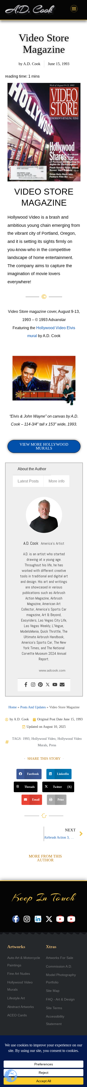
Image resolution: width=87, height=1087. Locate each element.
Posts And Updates (33, 707)
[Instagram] (33, 685)
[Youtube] (54, 685)
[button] (29, 774)
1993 (26, 739)
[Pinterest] (40, 685)
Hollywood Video (43, 739)
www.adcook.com (52, 670)
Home (12, 707)
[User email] (62, 685)
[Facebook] (25, 685)
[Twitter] (47, 685)
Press (52, 745)
